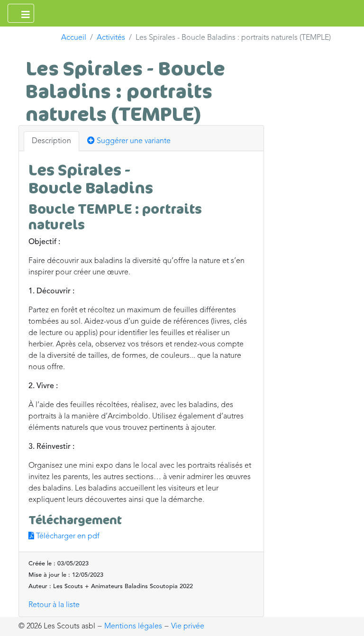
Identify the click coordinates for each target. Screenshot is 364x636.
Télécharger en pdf (67, 536)
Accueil (73, 38)
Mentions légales (133, 626)
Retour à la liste (54, 605)
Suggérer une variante (133, 141)
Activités (111, 38)
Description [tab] (51, 141)
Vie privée (187, 626)
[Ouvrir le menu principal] (21, 13)
